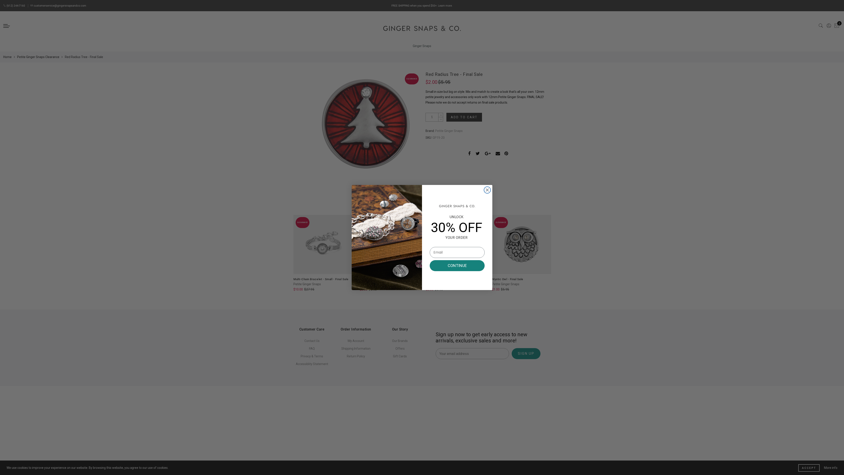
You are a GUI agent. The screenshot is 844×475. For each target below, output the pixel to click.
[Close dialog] (487, 190)
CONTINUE (457, 265)
